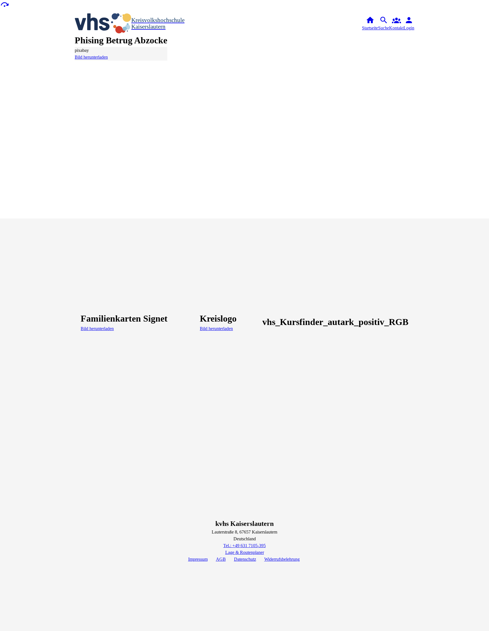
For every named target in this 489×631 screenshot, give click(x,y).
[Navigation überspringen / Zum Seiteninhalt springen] (4, 4)
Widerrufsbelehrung (282, 559)
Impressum (198, 559)
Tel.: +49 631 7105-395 (244, 545)
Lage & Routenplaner (244, 552)
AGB (221, 559)
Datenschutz (245, 559)
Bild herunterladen (91, 57)
